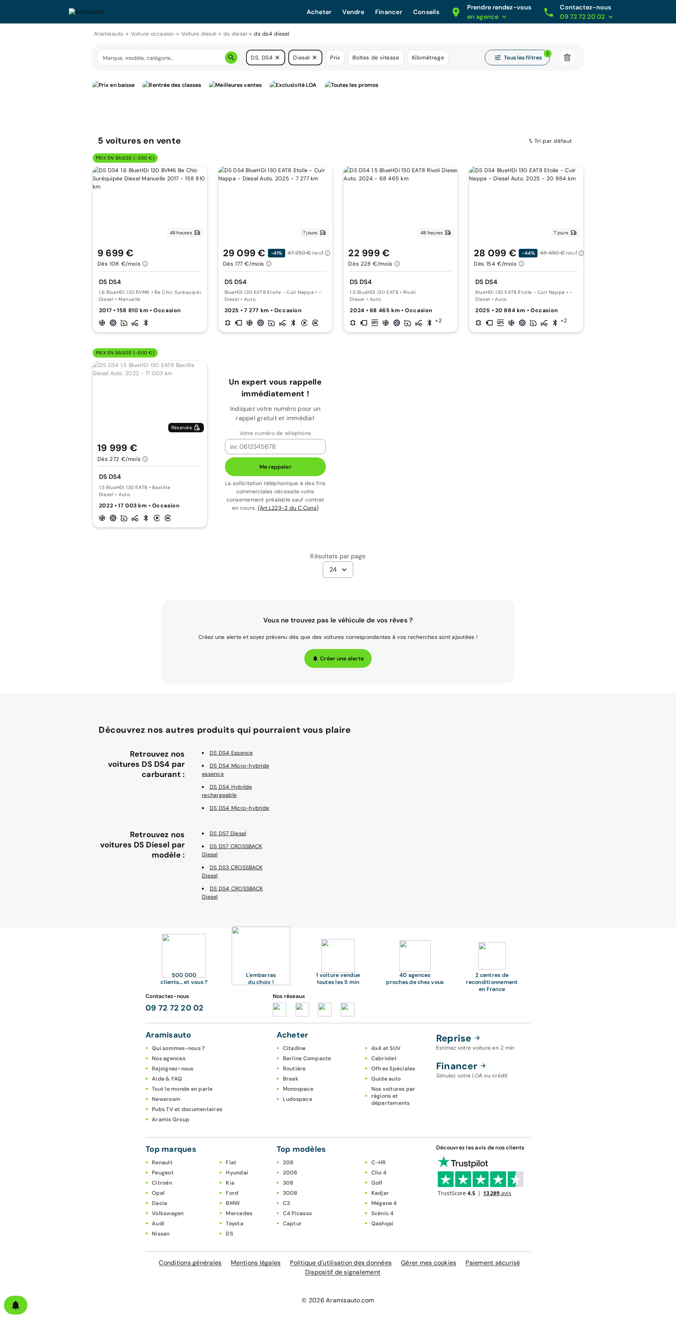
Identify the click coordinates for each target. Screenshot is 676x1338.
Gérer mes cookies (428, 1263)
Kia (230, 1182)
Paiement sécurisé (493, 1263)
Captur (292, 1223)
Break (290, 1078)
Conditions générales (190, 1263)
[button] (277, 57)
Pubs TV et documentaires (187, 1109)
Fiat (231, 1162)
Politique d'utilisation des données (341, 1263)
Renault (162, 1162)
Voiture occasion (152, 33)
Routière (294, 1068)
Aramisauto (109, 33)
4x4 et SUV (386, 1048)
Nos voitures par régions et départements (393, 1095)
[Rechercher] (231, 57)
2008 (290, 1172)
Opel (158, 1192)
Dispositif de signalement (342, 1272)
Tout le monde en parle (182, 1088)
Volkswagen (168, 1213)
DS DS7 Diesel (228, 833)
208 (288, 1162)
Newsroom (166, 1098)
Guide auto (386, 1078)
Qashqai (382, 1223)
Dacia (159, 1203)
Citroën (162, 1182)
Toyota (234, 1223)
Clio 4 (379, 1172)
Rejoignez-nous (173, 1068)
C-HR (378, 1162)
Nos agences (168, 1058)
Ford (232, 1192)
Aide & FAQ (167, 1078)
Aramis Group (170, 1119)
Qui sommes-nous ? (178, 1048)
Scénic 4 (382, 1213)
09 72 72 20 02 (175, 1008)
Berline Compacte (307, 1058)
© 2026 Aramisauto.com (338, 1300)
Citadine (294, 1048)
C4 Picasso (297, 1213)
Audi (158, 1223)
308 (288, 1182)
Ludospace (297, 1098)
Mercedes (239, 1213)
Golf (377, 1182)
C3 (286, 1203)
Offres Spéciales (393, 1068)
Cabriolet (384, 1058)
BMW (233, 1203)
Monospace (298, 1088)
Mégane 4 (384, 1203)
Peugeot (163, 1172)
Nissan (161, 1233)
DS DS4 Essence (231, 752)
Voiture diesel (199, 33)
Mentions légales (255, 1263)
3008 (290, 1192)
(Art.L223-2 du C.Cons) (288, 507)
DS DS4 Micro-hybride (239, 807)
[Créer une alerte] (15, 1305)
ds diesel (235, 33)
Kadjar (380, 1192)
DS (229, 1233)
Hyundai (237, 1172)
